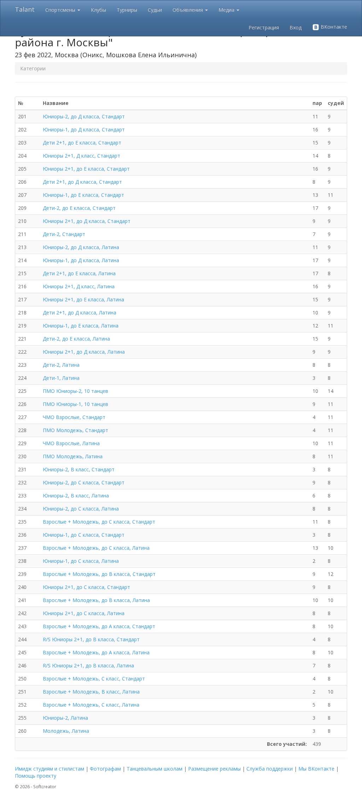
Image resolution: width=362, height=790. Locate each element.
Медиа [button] (227, 9)
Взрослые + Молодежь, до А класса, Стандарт (99, 626)
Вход (296, 27)
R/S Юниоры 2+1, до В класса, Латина (88, 665)
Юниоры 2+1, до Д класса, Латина (84, 351)
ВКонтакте (333, 26)
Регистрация (264, 27)
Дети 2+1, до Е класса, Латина (79, 273)
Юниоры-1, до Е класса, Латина (80, 325)
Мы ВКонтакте (316, 768)
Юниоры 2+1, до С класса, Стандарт (86, 587)
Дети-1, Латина (61, 378)
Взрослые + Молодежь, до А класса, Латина (96, 652)
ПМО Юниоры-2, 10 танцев (75, 391)
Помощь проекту (35, 775)
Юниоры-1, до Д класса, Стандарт (84, 129)
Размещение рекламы (214, 768)
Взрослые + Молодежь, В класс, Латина (91, 691)
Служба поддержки (269, 768)
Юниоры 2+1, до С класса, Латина (83, 613)
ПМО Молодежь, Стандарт (75, 430)
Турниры (127, 9)
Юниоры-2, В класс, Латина (76, 495)
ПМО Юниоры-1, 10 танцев (75, 404)
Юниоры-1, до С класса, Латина (81, 561)
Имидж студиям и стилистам (49, 768)
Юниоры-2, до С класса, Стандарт (83, 482)
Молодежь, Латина (66, 730)
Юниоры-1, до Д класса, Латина (81, 260)
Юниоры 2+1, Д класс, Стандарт (81, 155)
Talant (25, 9)
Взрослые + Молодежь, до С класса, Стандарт (99, 521)
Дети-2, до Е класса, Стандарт (79, 208)
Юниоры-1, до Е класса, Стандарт (83, 194)
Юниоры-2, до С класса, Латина (81, 508)
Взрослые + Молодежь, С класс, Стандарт (94, 678)
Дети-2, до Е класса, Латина (76, 338)
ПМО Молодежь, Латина (73, 456)
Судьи (155, 9)
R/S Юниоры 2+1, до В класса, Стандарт (91, 639)
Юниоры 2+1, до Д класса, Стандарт (86, 221)
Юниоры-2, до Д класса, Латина (81, 247)
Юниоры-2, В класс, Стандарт (79, 469)
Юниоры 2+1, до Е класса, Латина (83, 299)
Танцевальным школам (154, 768)
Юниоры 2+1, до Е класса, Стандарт (86, 168)
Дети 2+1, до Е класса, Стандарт (82, 142)
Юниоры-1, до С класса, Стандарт (83, 534)
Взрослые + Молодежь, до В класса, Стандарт (99, 574)
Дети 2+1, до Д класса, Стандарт (82, 181)
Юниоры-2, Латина (65, 717)
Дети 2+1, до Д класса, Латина (79, 312)
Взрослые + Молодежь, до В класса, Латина (96, 600)
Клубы (98, 9)
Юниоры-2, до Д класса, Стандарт (84, 116)
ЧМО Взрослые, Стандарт (74, 417)
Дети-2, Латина (61, 364)
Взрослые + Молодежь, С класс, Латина (91, 704)
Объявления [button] (188, 9)
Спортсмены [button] (61, 9)
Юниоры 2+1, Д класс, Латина (79, 286)
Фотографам (105, 768)
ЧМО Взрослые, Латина (71, 443)
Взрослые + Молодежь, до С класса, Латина (96, 547)
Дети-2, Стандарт (64, 234)
